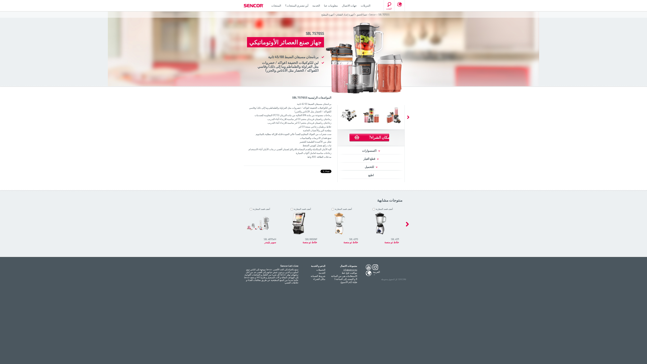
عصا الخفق (362, 14)
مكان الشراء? (379, 137)
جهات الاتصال (349, 5)
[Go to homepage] (254, 5)
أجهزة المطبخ (327, 14)
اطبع (371, 175)
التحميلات (320, 269)
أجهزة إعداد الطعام (345, 14)
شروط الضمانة (318, 276)
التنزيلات (365, 5)
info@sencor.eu (350, 269)
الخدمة (316, 5)
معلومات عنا (331, 5)
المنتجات (276, 5)
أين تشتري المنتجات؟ (296, 5)
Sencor (372, 14)
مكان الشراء (319, 279)
